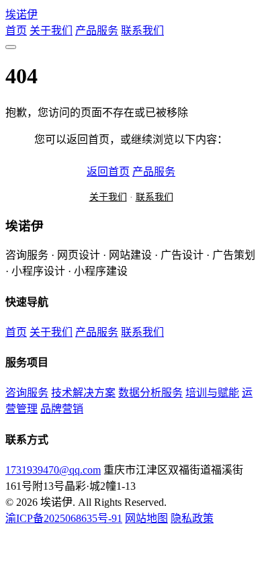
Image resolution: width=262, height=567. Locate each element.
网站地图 (146, 518)
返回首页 (108, 171)
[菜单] (10, 47)
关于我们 (51, 30)
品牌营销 (61, 409)
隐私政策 (192, 518)
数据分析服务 (150, 392)
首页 (16, 30)
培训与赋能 (212, 392)
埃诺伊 (21, 14)
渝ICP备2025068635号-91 (63, 518)
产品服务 (96, 30)
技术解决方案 (83, 392)
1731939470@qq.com (53, 470)
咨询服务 (26, 392)
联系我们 (142, 30)
